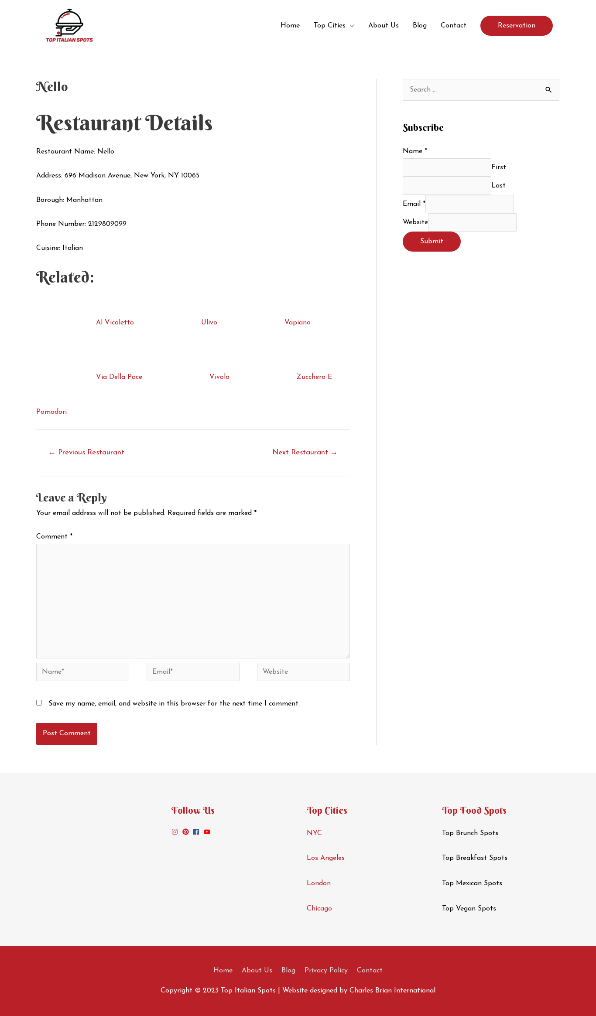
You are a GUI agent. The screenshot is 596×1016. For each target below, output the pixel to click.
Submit (431, 241)
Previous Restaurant (86, 452)
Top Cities (330, 25)
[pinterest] (186, 831)
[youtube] (208, 831)
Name (415, 151)
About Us (383, 25)
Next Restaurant (305, 452)
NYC (314, 833)
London (319, 883)
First (498, 167)
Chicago (319, 908)
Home (290, 25)
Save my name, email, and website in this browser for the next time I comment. (174, 703)
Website (415, 222)
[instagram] (175, 831)
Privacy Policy (326, 970)
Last (498, 185)
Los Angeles (326, 858)
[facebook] (197, 831)
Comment (54, 536)
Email (414, 204)
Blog (420, 25)
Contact (453, 25)
